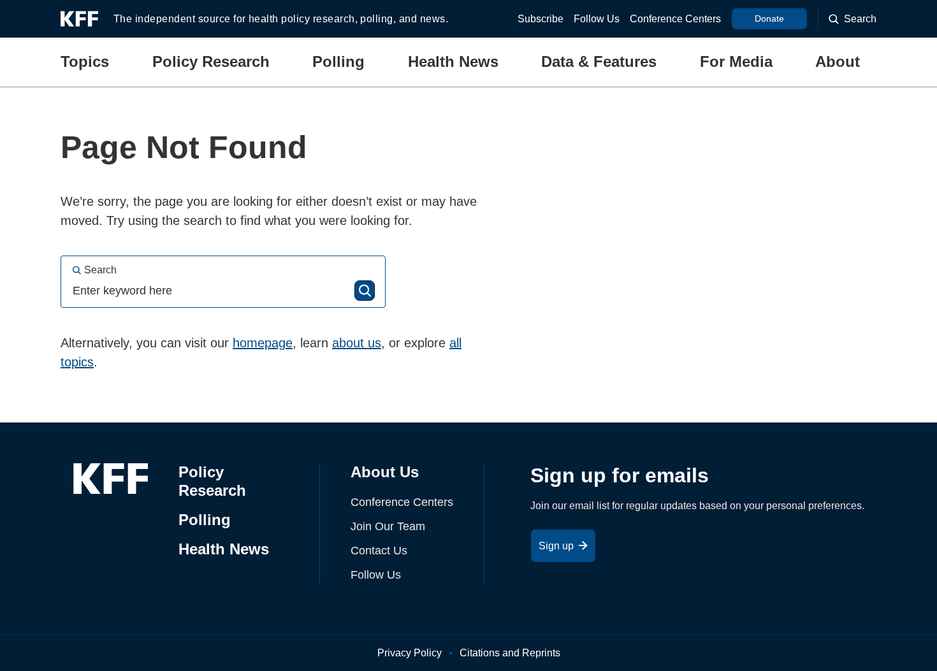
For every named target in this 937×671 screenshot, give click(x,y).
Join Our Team (388, 526)
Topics (85, 61)
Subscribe (540, 18)
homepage (263, 343)
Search (100, 269)
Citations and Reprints (510, 652)
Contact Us (379, 550)
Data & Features (599, 61)
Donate (769, 18)
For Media (736, 61)
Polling (338, 61)
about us (356, 343)
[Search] (364, 290)
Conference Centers (675, 18)
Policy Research (211, 61)
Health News (453, 61)
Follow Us (597, 18)
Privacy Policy (409, 652)
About (837, 61)
